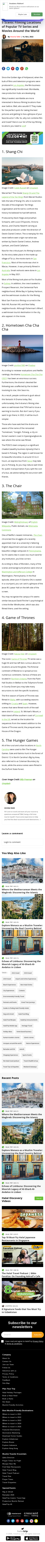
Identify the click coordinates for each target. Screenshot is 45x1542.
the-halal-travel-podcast (11, 1061)
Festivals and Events (10, 1002)
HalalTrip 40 (7, 1504)
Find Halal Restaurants (11, 1467)
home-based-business (24, 1032)
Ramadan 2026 (8, 1495)
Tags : (4, 972)
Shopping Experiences (10, 1055)
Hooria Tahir (15, 37)
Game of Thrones (19, 659)
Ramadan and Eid (9, 1049)
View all (38, 1198)
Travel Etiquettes (9, 1482)
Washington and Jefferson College (17, 571)
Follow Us (6, 1368)
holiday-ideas (7, 1032)
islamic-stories (29, 1037)
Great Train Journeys (28, 1002)
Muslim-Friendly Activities (12, 1405)
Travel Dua (6, 1476)
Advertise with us (9, 1371)
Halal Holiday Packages (12, 1392)
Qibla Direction (8, 1458)
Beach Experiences (9, 985)
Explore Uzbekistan (10, 1439)
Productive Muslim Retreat (13, 1501)
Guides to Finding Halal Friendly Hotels (16, 1008)
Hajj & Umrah (7, 1492)
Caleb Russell (20, 188)
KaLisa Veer (19, 654)
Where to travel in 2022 (11, 1417)
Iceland (16, 711)
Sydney (7, 283)
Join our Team (8, 1364)
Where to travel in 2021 (11, 1414)
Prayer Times (7, 1479)
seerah (21, 1049)
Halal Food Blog (23, 1014)
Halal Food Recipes (9, 1020)
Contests (22, 990)
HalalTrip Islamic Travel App (13, 1498)
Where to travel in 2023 (11, 1420)
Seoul (29, 461)
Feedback (6, 1380)
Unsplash (34, 188)
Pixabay (31, 365)
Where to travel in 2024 (11, 1423)
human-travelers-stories (11, 1037)
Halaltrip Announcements (28, 1020)
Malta (12, 699)
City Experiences (8, 990)
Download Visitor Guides (12, 1436)
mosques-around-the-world (12, 1043)
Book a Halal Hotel (10, 1396)
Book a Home (7, 1399)
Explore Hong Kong (10, 1448)
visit (23, 126)
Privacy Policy (38, 1341)
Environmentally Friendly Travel (13, 996)
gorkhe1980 (19, 365)
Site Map (6, 1383)
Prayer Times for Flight (11, 1461)
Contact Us (6, 1361)
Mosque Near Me (9, 1464)
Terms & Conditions (14, 1344)
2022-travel (15, 973)
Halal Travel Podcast (10, 1473)
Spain (24, 703)
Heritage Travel (27, 1026)
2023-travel (28, 973)
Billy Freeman (26, 779)
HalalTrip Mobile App (10, 1026)
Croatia (14, 703)
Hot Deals (6, 1402)
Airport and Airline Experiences (25, 979)
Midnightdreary (21, 522)
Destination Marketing (11, 1433)
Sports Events (27, 1055)
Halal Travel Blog (9, 1470)
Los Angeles (18, 85)
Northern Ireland (19, 678)
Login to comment (12, 842)
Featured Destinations (11, 1430)
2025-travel (7, 979)
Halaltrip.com (18, 1534)
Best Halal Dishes (26, 985)
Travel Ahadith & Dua (31, 1061)
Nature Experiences (32, 1043)
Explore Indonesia (9, 1445)
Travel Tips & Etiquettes (11, 1067)
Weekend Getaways (30, 1067)
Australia (6, 270)
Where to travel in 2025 (11, 1427)
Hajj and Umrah (8, 1014)
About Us (6, 1358)
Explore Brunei (8, 1442)
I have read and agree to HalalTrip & (24, 1342)
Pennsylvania (35, 551)
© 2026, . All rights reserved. (23, 1534)
